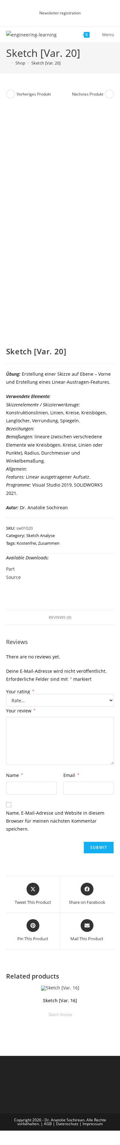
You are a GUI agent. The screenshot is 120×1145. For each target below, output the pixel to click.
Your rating (20, 691)
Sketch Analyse (40, 535)
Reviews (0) (60, 617)
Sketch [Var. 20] (45, 63)
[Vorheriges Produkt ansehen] (10, 93)
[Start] (7, 63)
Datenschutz (67, 1123)
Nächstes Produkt (87, 94)
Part (10, 569)
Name (14, 775)
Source (13, 577)
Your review (21, 711)
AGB (48, 1123)
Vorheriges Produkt (34, 94)
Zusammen (49, 543)
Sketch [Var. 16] (60, 1000)
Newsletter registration (60, 13)
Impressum (93, 1123)
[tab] (60, 618)
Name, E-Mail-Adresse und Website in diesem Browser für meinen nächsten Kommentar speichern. (55, 821)
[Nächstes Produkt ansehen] (109, 93)
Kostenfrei (26, 543)
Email (71, 775)
